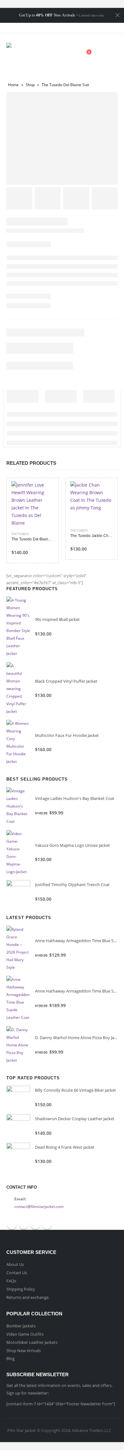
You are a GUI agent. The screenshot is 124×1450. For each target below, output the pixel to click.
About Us (15, 1264)
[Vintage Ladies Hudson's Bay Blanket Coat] (18, 806)
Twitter (23, 1224)
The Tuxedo (20, 534)
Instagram (47, 1224)
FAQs (11, 1281)
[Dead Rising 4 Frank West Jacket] (18, 1154)
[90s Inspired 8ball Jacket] (18, 627)
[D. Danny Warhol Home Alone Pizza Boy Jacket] (18, 1045)
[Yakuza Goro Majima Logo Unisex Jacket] (18, 853)
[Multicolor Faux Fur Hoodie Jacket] (18, 742)
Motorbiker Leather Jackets (32, 1342)
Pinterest (35, 1224)
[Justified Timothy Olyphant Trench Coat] (18, 892)
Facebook (12, 1224)
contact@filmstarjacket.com (39, 1206)
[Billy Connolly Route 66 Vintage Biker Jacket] (18, 1097)
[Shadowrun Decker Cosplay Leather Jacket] (18, 1126)
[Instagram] (79, 28)
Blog (10, 1358)
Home (13, 84)
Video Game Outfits (25, 1334)
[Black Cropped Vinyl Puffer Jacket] (18, 688)
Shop (30, 84)
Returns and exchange (27, 1297)
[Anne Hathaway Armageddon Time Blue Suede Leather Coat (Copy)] (18, 948)
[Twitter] (56, 28)
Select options (43, 491)
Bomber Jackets (21, 1326)
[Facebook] (45, 28)
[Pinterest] (67, 28)
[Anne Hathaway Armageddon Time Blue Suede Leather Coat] (18, 998)
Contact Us (16, 1272)
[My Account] (70, 55)
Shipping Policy (20, 1289)
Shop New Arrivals (23, 1350)
